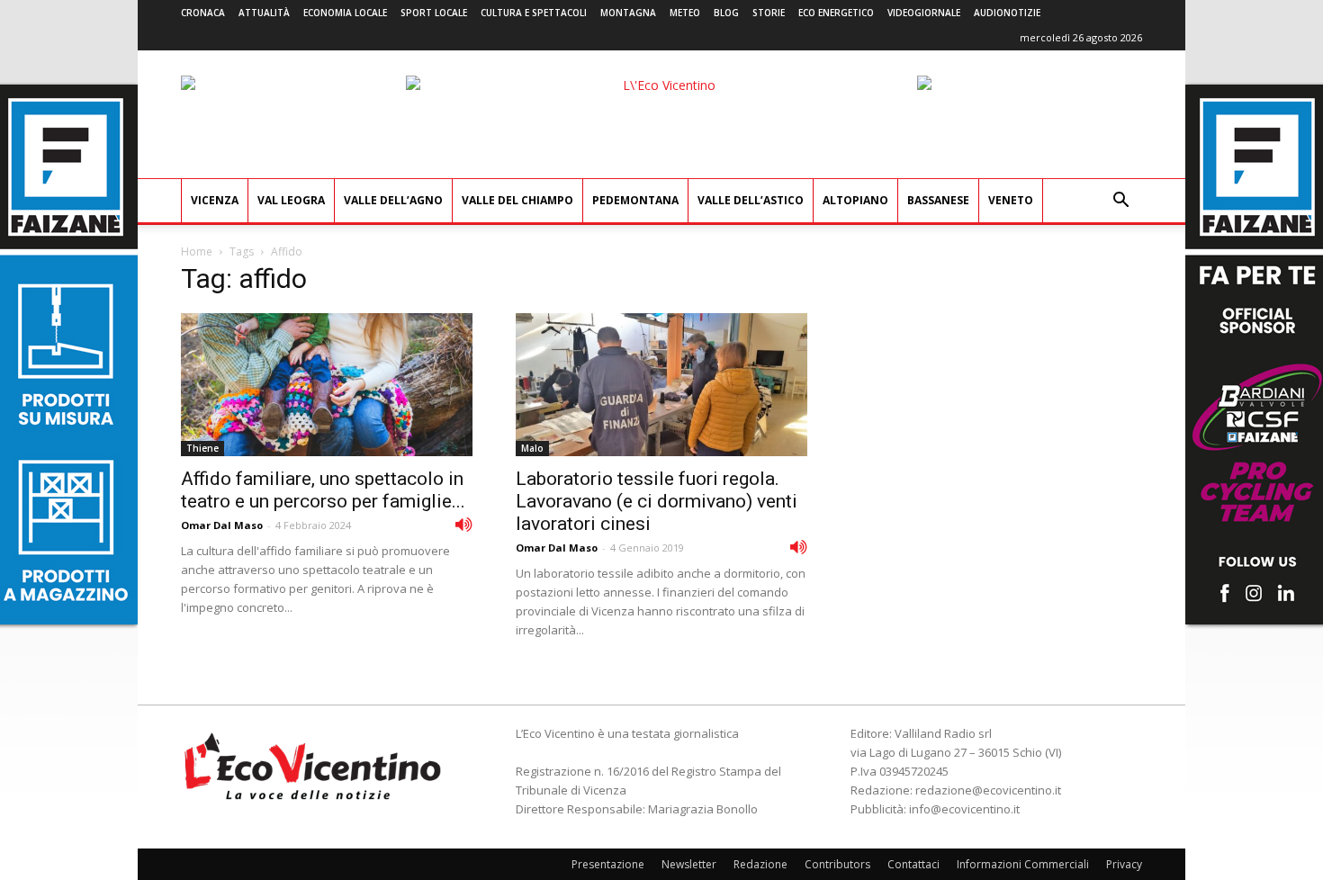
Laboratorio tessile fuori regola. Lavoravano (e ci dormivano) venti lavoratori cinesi (656, 501)
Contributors (837, 864)
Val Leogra (291, 200)
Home (196, 251)
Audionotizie (1007, 12)
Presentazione (608, 864)
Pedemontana (635, 200)
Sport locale (433, 12)
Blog (726, 12)
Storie (768, 12)
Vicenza (214, 200)
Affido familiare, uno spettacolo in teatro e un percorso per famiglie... (323, 490)
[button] (1120, 202)
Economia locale (345, 12)
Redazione (761, 864)
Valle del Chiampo (517, 200)
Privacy (1124, 864)
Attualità (264, 12)
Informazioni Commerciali (1023, 864)
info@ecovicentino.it (964, 809)
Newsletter (689, 864)
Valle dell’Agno (393, 200)
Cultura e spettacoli (534, 12)
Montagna (628, 12)
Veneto (1010, 200)
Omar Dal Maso (222, 525)
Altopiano (855, 200)
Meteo (685, 12)
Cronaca (203, 12)
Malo (532, 448)
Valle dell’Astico (751, 200)
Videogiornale (923, 12)
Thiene (202, 448)
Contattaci (913, 864)
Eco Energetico (836, 12)
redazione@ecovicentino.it (988, 790)
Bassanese (938, 200)
